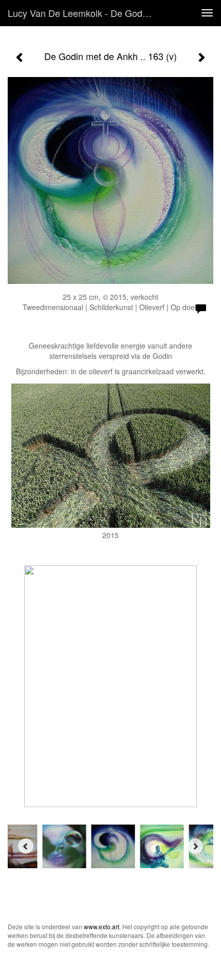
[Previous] (25, 846)
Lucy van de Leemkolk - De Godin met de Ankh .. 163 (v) (84, 13)
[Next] (195, 846)
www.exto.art (101, 926)
